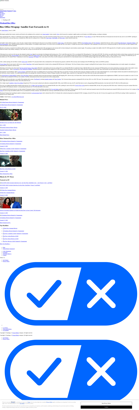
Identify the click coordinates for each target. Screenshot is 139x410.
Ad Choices (5, 260)
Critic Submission (7, 251)
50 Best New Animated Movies (10, 228)
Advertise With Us (7, 253)
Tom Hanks (54, 38)
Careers (4, 255)
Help (4, 247)
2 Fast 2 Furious (21, 71)
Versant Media (15, 332)
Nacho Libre (24, 61)
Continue (106, 407)
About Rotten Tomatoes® (9, 248)
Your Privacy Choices (9, 326)
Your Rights (22, 403)
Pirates (37, 56)
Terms (29, 402)
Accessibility (6, 330)
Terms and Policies (7, 329)
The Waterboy (97, 43)
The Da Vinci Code (79, 85)
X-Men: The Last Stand (36, 85)
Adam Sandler (45, 34)
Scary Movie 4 (88, 36)
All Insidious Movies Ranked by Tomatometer (13, 231)
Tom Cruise (48, 38)
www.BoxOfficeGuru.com (18, 96)
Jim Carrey (62, 38)
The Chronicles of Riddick (26, 69)
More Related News (4, 134)
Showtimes (2, 17)
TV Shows (2, 13)
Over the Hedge (55, 89)
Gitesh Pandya (4, 30)
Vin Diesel (15, 69)
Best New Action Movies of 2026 (10, 236)
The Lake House (25, 75)
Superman (31, 56)
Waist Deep (29, 64)
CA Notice (5, 327)
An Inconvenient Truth (36, 93)
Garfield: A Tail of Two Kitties (16, 83)
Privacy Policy (6, 261)
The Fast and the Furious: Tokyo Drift (28, 68)
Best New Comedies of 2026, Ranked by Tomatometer (15, 233)
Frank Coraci (61, 43)
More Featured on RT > (5, 222)
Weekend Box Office (7, 23)
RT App (2, 14)
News (1, 16)
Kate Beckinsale (122, 43)
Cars (31, 54)
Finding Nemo (36, 55)
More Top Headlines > (5, 243)
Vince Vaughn (57, 79)
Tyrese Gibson (3, 64)
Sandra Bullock (12, 75)
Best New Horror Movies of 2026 (10, 238)
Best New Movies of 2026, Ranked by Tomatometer (15, 241)
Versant (12, 402)
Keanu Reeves (5, 75)
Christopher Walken (131, 43)
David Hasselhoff (4, 44)
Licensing (5, 252)
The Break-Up (37, 79)
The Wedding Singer (87, 43)
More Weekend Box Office (6, 173)
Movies (1, 12)
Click (58, 34)
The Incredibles (15, 55)
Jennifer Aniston (48, 79)
